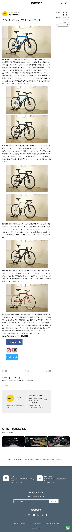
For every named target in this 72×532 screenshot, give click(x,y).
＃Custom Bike (12, 380)
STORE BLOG (29, 459)
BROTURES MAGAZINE (15, 459)
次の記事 (48, 371)
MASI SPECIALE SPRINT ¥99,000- (14, 314)
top (3, 459)
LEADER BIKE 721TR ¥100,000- (13, 224)
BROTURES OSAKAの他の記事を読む (15, 406)
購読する (53, 501)
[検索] (27, 385)
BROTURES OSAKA (14, 15)
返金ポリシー (24, 523)
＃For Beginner (20, 380)
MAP (45, 399)
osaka (37, 459)
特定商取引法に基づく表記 (51, 523)
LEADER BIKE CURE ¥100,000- (13, 146)
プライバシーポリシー (36, 523)
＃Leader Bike (29, 380)
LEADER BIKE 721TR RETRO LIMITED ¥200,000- (20, 270)
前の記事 (4, 371)
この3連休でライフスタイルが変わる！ (53, 459)
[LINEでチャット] (68, 528)
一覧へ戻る (27, 371)
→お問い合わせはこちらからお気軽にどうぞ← (24, 333)
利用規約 (16, 523)
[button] (6, 4)
